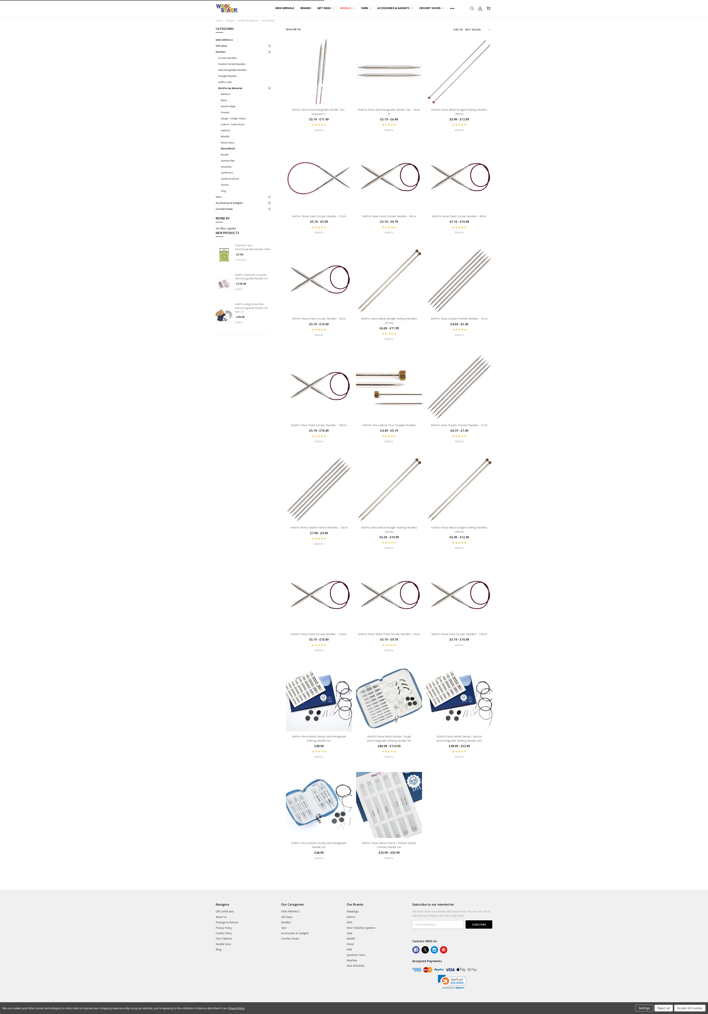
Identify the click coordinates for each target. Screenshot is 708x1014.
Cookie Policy (224, 933)
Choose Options (319, 97)
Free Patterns (224, 938)
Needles (346, 8)
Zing (223, 191)
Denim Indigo (228, 106)
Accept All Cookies (689, 1008)
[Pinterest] (443, 950)
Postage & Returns (227, 922)
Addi (349, 949)
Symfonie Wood (230, 178)
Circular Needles (227, 58)
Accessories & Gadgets (393, 8)
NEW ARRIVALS (284, 8)
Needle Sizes (223, 944)
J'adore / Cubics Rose (232, 124)
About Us (221, 917)
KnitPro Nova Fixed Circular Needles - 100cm (319, 425)
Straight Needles (227, 76)
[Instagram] (434, 950)
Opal (349, 933)
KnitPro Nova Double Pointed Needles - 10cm (459, 318)
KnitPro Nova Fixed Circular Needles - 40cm (389, 216)
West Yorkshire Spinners (361, 928)
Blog (218, 949)
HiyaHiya (352, 960)
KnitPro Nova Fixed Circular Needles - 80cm (459, 216)
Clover (350, 944)
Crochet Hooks (430, 8)
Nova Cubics (228, 142)
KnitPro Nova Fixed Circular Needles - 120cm (319, 634)
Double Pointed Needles (232, 64)
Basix (224, 100)
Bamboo (225, 94)
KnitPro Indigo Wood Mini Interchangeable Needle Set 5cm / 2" (251, 307)
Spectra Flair (228, 160)
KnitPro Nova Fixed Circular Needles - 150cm (459, 634)
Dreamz (225, 112)
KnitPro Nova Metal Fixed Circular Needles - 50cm (389, 634)
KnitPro (351, 917)
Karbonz (225, 130)
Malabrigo (353, 911)
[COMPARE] (345, 50)
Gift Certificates (225, 911)
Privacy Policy (224, 928)
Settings (644, 1008)
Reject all (663, 1008)
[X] (425, 950)
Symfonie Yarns (356, 955)
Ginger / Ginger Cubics (233, 118)
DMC (350, 922)
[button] (452, 982)
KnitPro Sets (225, 82)
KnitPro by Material (230, 88)
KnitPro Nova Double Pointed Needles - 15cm (459, 425)
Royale (225, 154)
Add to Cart (319, 723)
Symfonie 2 (227, 172)
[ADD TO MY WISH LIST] (345, 56)
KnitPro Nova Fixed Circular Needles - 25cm (319, 216)
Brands (306, 8)
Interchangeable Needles (232, 70)
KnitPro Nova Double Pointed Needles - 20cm (318, 527)
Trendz (225, 184)
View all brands (355, 965)
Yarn (365, 8)
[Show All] (452, 8)
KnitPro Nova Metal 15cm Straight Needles (389, 425)
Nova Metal (228, 148)
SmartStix (226, 166)
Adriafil (351, 938)
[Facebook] (416, 950)
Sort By (458, 29)
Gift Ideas (324, 8)
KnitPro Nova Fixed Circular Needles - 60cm (319, 318)
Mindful (225, 136)
